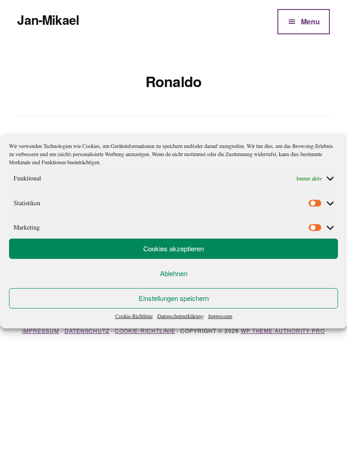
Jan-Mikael (48, 19)
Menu (310, 21)
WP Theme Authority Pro (283, 330)
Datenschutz (87, 330)
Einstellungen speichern (174, 298)
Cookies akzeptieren (173, 248)
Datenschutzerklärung (180, 315)
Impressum (220, 315)
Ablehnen (174, 273)
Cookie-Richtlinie (134, 315)
